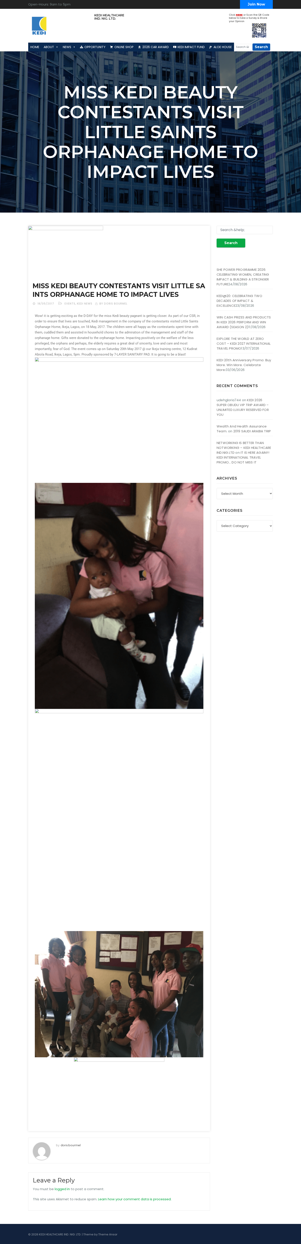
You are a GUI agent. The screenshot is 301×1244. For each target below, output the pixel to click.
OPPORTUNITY (95, 47)
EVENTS (70, 303)
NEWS (67, 47)
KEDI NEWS (84, 303)
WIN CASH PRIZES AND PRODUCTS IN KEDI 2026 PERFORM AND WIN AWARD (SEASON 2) (244, 322)
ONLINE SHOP (124, 47)
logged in (62, 1189)
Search (261, 47)
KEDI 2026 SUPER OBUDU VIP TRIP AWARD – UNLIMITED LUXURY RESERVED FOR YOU (243, 407)
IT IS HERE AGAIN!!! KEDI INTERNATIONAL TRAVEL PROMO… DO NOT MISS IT (243, 457)
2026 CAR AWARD (155, 47)
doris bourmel (71, 1145)
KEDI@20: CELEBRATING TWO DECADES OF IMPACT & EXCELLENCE (239, 301)
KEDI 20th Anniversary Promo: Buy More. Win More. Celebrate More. (244, 365)
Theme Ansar (107, 1234)
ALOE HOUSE (223, 47)
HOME (34, 47)
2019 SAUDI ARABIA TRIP (252, 431)
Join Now (256, 4)
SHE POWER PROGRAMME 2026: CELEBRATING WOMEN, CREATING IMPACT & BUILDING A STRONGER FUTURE (243, 276)
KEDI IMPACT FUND (191, 47)
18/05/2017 (46, 303)
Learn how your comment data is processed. (134, 1199)
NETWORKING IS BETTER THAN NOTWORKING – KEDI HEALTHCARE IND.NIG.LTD (244, 447)
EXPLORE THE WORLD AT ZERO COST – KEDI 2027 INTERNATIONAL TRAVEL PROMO (244, 343)
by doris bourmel (113, 303)
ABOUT (49, 47)
